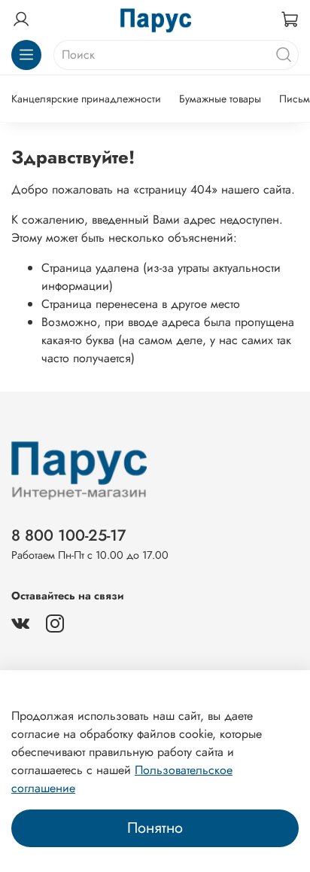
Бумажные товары (220, 98)
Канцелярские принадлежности (86, 98)
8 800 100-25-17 (68, 535)
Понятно (155, 828)
